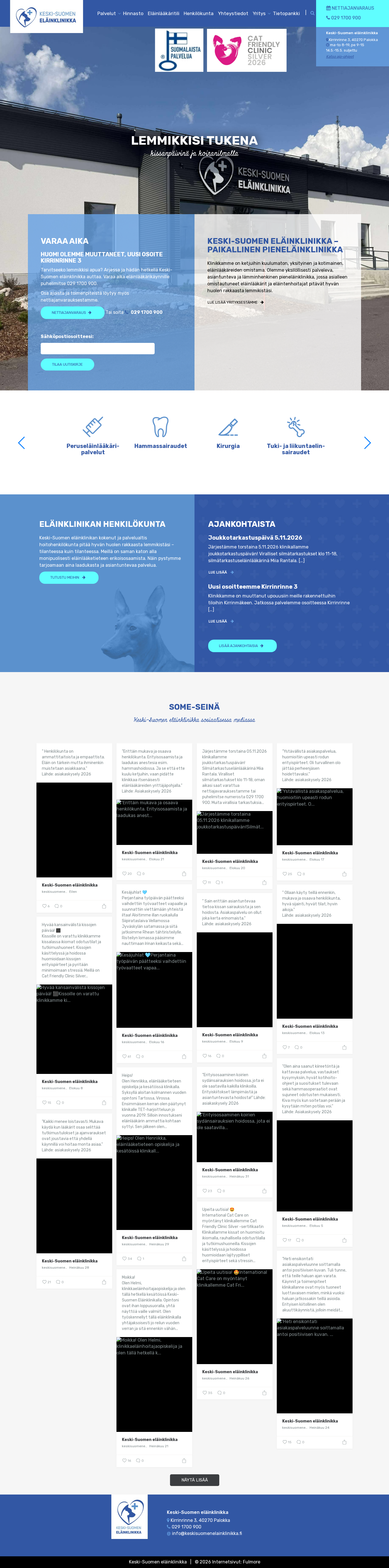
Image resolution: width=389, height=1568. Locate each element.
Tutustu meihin (65, 577)
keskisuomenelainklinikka (55, 892)
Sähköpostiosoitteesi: (67, 336)
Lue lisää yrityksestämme (233, 302)
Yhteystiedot (233, 13)
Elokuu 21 (156, 859)
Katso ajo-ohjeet (340, 56)
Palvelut (106, 13)
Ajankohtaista (241, 524)
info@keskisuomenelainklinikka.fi (207, 1533)
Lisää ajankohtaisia (238, 646)
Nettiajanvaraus (352, 8)
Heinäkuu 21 (158, 1446)
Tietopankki (286, 13)
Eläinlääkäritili (163, 13)
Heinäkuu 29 (159, 1244)
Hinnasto (133, 13)
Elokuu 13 (317, 1033)
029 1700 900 (345, 18)
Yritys (259, 13)
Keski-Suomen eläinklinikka (70, 885)
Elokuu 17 (317, 859)
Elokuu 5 (316, 1226)
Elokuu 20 (237, 868)
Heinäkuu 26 (239, 1378)
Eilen (73, 892)
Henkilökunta (199, 13)
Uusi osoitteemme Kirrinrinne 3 (253, 586)
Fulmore (251, 1562)
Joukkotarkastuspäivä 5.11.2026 (255, 537)
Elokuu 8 (76, 1088)
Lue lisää (218, 572)
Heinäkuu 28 (79, 1268)
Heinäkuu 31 (239, 1176)
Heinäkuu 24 (319, 1428)
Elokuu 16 (156, 1042)
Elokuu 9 (236, 1041)
